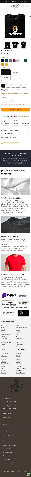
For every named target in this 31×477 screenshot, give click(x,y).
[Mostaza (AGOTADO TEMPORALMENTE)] (6, 64)
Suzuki (3, 370)
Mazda (18, 347)
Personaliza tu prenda (9, 456)
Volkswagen (19, 364)
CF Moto (4, 338)
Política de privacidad (22, 471)
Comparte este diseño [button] (11, 142)
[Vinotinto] (14, 60)
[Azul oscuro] (6, 60)
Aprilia (3, 325)
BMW (2, 332)
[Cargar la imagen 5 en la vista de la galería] (23, 44)
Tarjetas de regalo (8, 452)
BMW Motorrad (6, 334)
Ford (17, 336)
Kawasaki (4, 356)
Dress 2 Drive (11, 471)
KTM (17, 342)
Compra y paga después (10, 445)
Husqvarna (4, 347)
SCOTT (3, 366)
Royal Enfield (5, 364)
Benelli (3, 330)
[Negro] (2, 60)
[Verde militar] (10, 60)
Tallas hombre (5, 93)
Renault (3, 362)
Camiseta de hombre (6, 72)
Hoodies (5, 421)
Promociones (6, 417)
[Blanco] (21, 60)
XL (18, 86)
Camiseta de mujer (16, 73)
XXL (24, 86)
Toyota (3, 373)
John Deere (5, 353)
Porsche (3, 359)
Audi (2, 327)
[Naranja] (2, 64)
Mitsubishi (19, 353)
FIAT (17, 334)
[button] (3, 6)
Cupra (18, 325)
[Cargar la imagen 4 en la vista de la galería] (15, 44)
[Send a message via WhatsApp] (28, 474)
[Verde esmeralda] (25, 60)
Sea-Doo (4, 368)
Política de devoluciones (10, 428)
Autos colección (21, 368)
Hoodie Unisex (6, 78)
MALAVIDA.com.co (8, 435)
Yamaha (18, 366)
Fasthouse (19, 332)
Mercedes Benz (21, 349)
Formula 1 (19, 338)
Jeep (2, 351)
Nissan (18, 356)
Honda (3, 344)
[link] (15, 186)
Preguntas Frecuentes (9, 448)
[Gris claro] (17, 60)
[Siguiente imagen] (29, 45)
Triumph (18, 359)
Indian (3, 349)
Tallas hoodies (24, 93)
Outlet (5, 431)
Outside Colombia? (8, 463)
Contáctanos (6, 459)
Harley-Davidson (6, 342)
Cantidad (4, 97)
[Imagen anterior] (1, 45)
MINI (17, 351)
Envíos (3, 123)
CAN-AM (4, 336)
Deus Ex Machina (21, 327)
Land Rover (19, 344)
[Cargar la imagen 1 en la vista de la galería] (7, 44)
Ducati (18, 330)
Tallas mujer (15, 93)
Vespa (18, 362)
